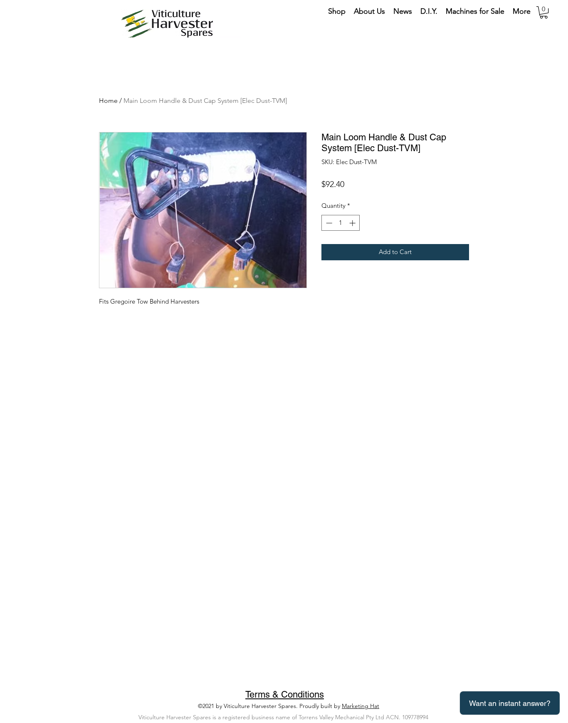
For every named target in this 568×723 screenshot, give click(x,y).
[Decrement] (328, 223)
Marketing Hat (360, 706)
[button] (543, 12)
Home (108, 101)
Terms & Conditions (284, 694)
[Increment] (353, 223)
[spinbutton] (341, 223)
